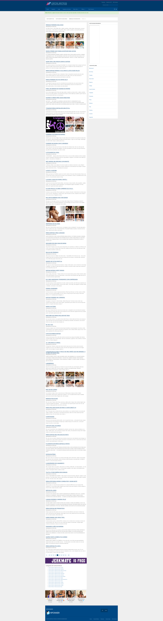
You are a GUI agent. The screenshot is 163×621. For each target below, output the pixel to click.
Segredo (91, 117)
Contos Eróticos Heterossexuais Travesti (56, 583)
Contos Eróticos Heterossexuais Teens (55, 580)
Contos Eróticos (50, 18)
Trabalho (91, 92)
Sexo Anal (91, 78)
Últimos (83, 9)
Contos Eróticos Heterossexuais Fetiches (56, 569)
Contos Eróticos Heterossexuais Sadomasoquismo (57, 579)
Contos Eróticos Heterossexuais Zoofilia (55, 585)
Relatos (91, 103)
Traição (90, 75)
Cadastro (53, 9)
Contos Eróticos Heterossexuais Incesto (55, 572)
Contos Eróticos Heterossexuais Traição (55, 582)
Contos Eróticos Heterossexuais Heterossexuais (57, 570)
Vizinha (90, 110)
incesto (91, 113)
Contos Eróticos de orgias (61, 18)
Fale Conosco (115, 2)
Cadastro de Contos (67, 9)
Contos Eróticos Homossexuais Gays (55, 586)
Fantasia (91, 96)
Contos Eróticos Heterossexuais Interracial (56, 573)
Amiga (90, 85)
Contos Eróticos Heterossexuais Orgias (55, 577)
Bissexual (91, 68)
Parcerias (103, 2)
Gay (90, 106)
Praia (90, 99)
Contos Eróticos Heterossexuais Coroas (55, 567)
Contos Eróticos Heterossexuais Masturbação (56, 576)
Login (59, 9)
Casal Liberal (92, 89)
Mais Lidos (75, 9)
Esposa (91, 82)
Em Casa (91, 71)
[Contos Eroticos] (56, 3)
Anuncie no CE (109, 2)
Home (47, 9)
